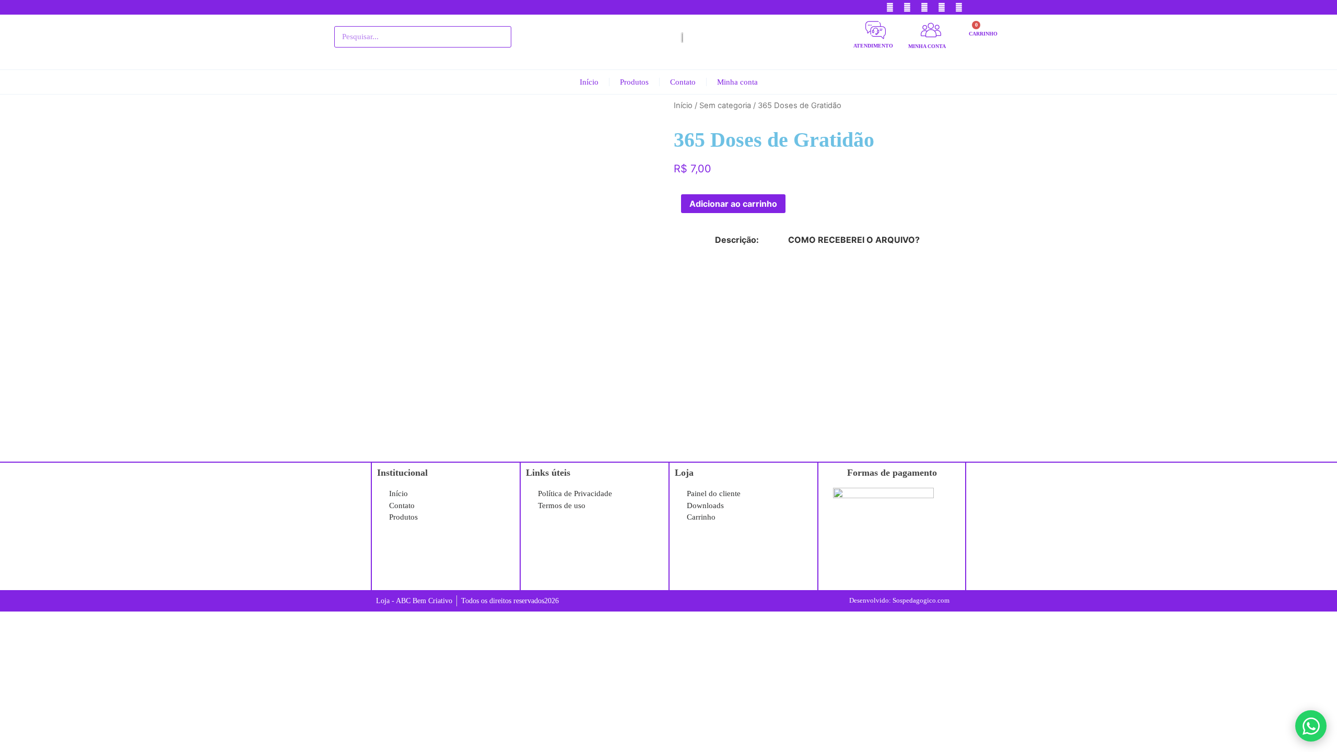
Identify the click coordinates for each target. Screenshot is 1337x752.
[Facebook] (890, 7)
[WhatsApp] (1311, 726)
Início (589, 82)
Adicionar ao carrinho (733, 203)
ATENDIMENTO (873, 46)
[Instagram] (941, 7)
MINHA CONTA (927, 46)
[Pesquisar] (498, 37)
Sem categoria (725, 105)
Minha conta (737, 82)
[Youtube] (924, 7)
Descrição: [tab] (737, 239)
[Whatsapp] (959, 7)
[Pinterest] (907, 7)
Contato (683, 82)
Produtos (634, 82)
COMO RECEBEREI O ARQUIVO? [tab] (854, 239)
